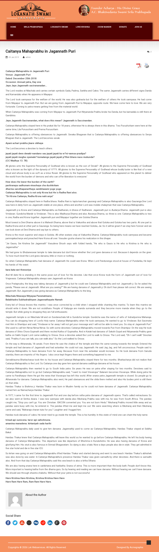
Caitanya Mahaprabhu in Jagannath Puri (40, 51)
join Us (138, 27)
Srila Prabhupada (33, 27)
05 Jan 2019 (14, 57)
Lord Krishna (83, 27)
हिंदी (11, 35)
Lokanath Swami (59, 27)
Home (13, 27)
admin (28, 57)
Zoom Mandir (104, 27)
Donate (123, 27)
